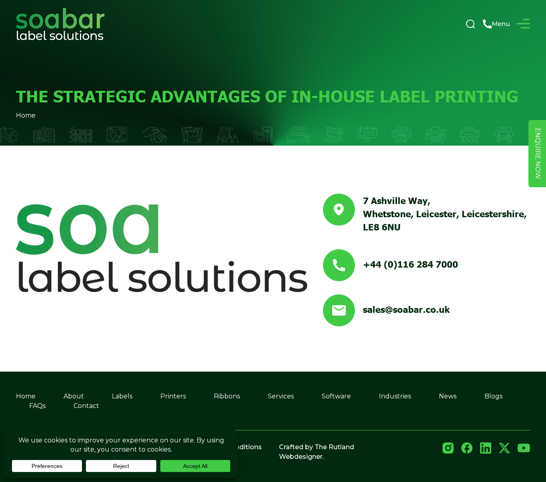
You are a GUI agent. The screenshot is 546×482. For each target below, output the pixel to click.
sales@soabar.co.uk (406, 308)
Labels (122, 396)
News (447, 396)
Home (26, 115)
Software (336, 396)
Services (281, 396)
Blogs (493, 396)
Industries (395, 396)
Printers (173, 396)
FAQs (37, 406)
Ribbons (227, 396)
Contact (86, 406)
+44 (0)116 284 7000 (410, 263)
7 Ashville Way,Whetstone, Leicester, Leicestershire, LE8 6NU (445, 213)
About (74, 396)
